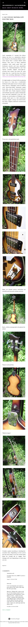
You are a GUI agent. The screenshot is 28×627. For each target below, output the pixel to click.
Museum (15, 8)
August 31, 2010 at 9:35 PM (12, 579)
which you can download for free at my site (13, 76)
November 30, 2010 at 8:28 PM (12, 606)
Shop (9, 8)
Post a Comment (6, 609)
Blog (4, 8)
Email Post (4, 565)
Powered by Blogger (15, 618)
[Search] (25, 2)
